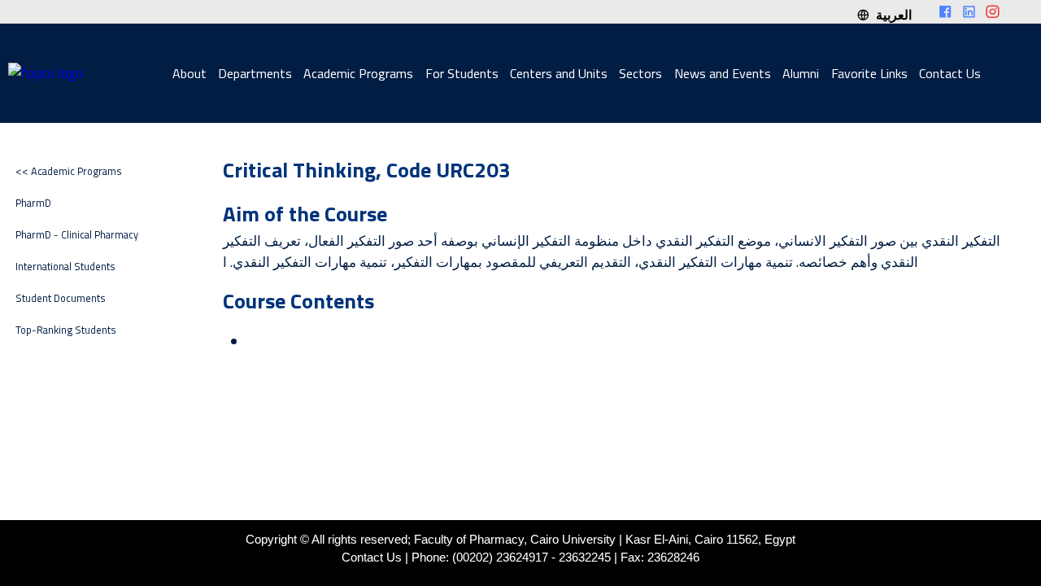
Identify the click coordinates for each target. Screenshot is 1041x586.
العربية (890, 14)
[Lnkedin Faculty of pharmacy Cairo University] (969, 12)
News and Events (722, 73)
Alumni (800, 73)
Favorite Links (869, 73)
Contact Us (950, 73)
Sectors (640, 73)
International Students (65, 266)
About (189, 73)
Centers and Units (559, 73)
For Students (462, 73)
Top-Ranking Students (65, 330)
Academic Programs (358, 73)
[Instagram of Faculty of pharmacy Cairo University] (992, 12)
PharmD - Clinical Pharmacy (76, 235)
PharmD (33, 203)
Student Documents (60, 298)
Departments (255, 73)
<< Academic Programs (68, 171)
